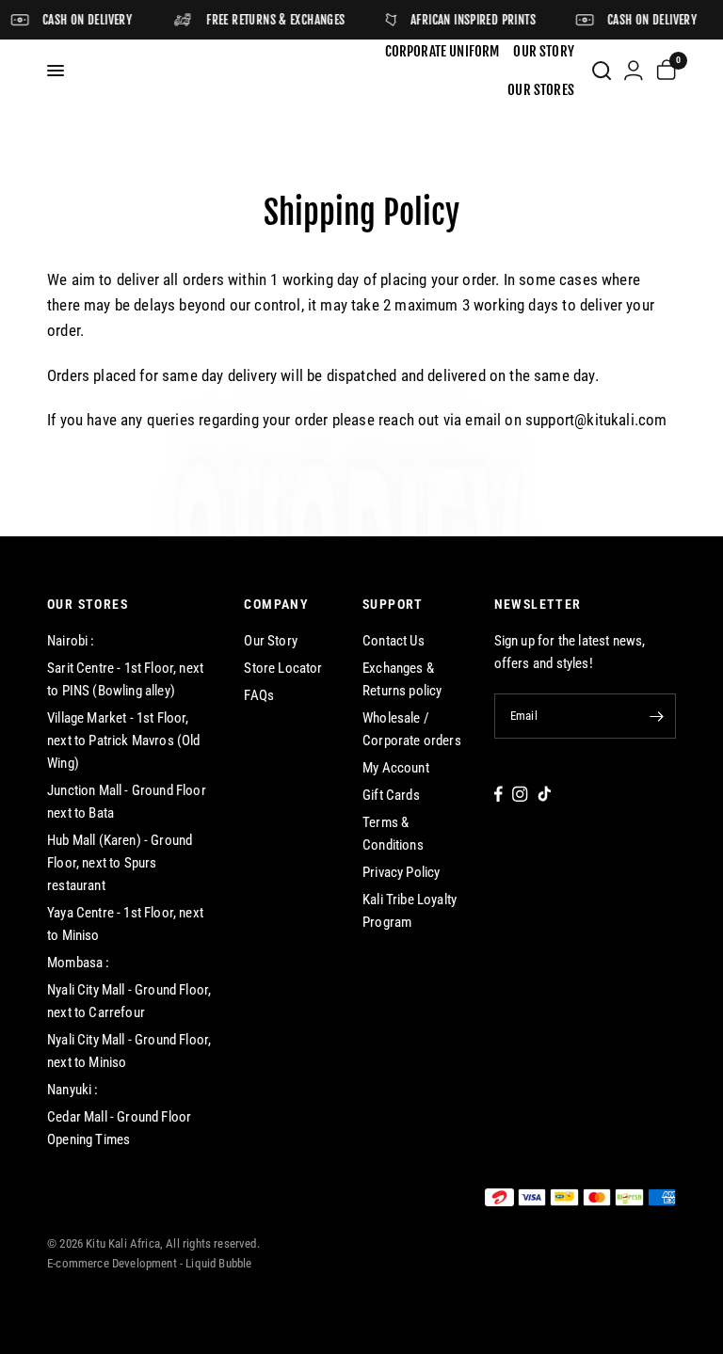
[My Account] (634, 71)
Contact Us (393, 640)
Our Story (270, 640)
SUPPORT (393, 604)
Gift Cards (391, 795)
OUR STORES (87, 604)
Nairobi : (71, 640)
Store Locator (283, 668)
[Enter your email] (657, 716)
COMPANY (276, 604)
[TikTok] (544, 794)
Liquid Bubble (218, 1263)
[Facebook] (498, 794)
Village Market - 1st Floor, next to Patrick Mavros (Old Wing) (124, 740)
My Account (395, 767)
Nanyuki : (73, 1089)
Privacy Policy (401, 872)
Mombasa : (78, 962)
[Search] (602, 71)
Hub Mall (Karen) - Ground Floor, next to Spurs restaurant (119, 863)
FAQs (259, 695)
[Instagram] (520, 794)
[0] (663, 71)
